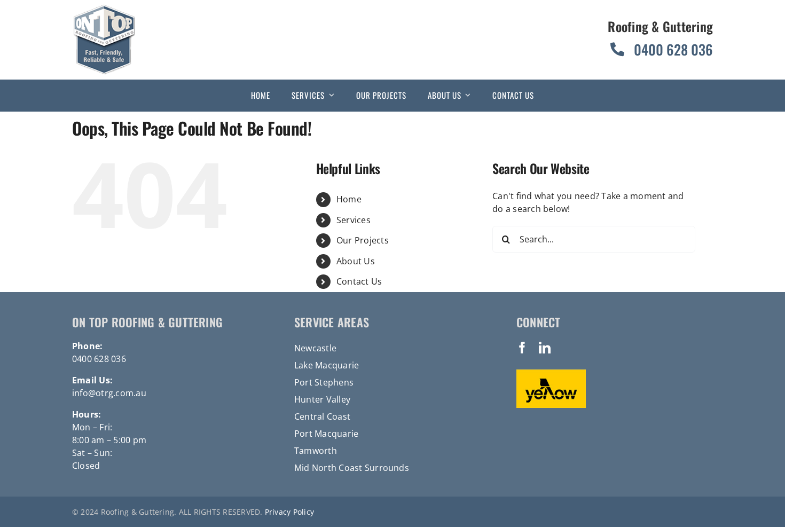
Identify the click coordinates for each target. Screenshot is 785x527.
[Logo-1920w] (104, 8)
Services (353, 220)
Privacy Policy (289, 512)
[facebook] (522, 347)
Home (349, 199)
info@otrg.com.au (109, 393)
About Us (355, 261)
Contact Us (359, 281)
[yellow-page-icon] (551, 374)
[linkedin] (545, 347)
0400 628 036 (99, 359)
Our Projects (362, 240)
